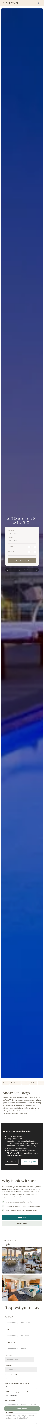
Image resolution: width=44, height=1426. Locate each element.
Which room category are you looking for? (18, 1392)
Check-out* (8, 1365)
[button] (38, 3)
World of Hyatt (10, 1400)
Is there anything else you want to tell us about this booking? (20, 1411)
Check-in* (8, 1356)
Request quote (29, 1162)
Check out (11, 537)
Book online (22, 1409)
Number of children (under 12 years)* (17, 1383)
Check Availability (22, 560)
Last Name (8, 1330)
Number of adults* (11, 1375)
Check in (11, 530)
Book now (11, 1162)
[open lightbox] (22, 1260)
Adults (10, 546)
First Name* (9, 1317)
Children (11, 551)
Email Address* (10, 1343)
